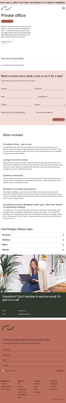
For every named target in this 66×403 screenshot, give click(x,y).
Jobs (35, 386)
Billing (19, 397)
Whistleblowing (23, 395)
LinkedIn (53, 386)
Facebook (54, 389)
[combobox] (37, 97)
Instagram (54, 384)
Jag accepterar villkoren (44, 112)
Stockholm (6, 235)
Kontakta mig (58, 119)
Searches (37, 392)
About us (37, 384)
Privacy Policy (22, 389)
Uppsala (5, 250)
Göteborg (6, 240)
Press (36, 389)
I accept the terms (10, 371)
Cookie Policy (22, 392)
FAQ (19, 384)
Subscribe (59, 370)
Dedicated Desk (6, 386)
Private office (5, 389)
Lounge (3, 384)
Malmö (5, 245)
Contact (20, 386)
